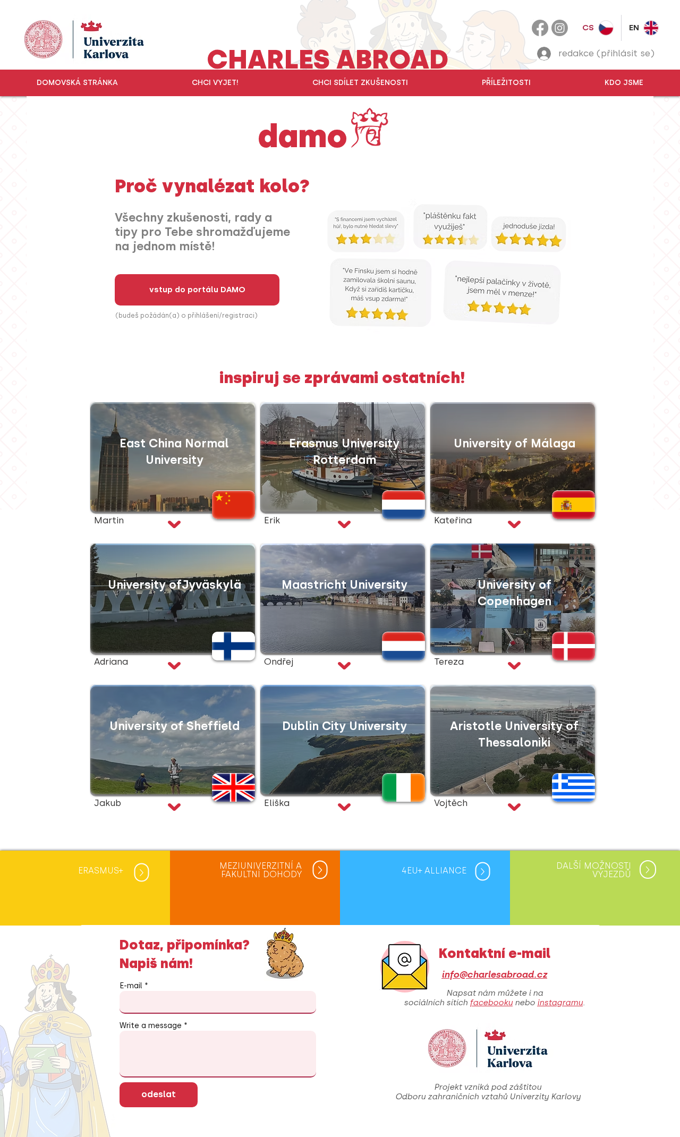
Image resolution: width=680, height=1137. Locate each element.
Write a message (151, 1026)
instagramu (560, 1002)
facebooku (491, 1002)
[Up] (141, 872)
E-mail (131, 986)
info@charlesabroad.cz (494, 974)
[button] (215, 83)
